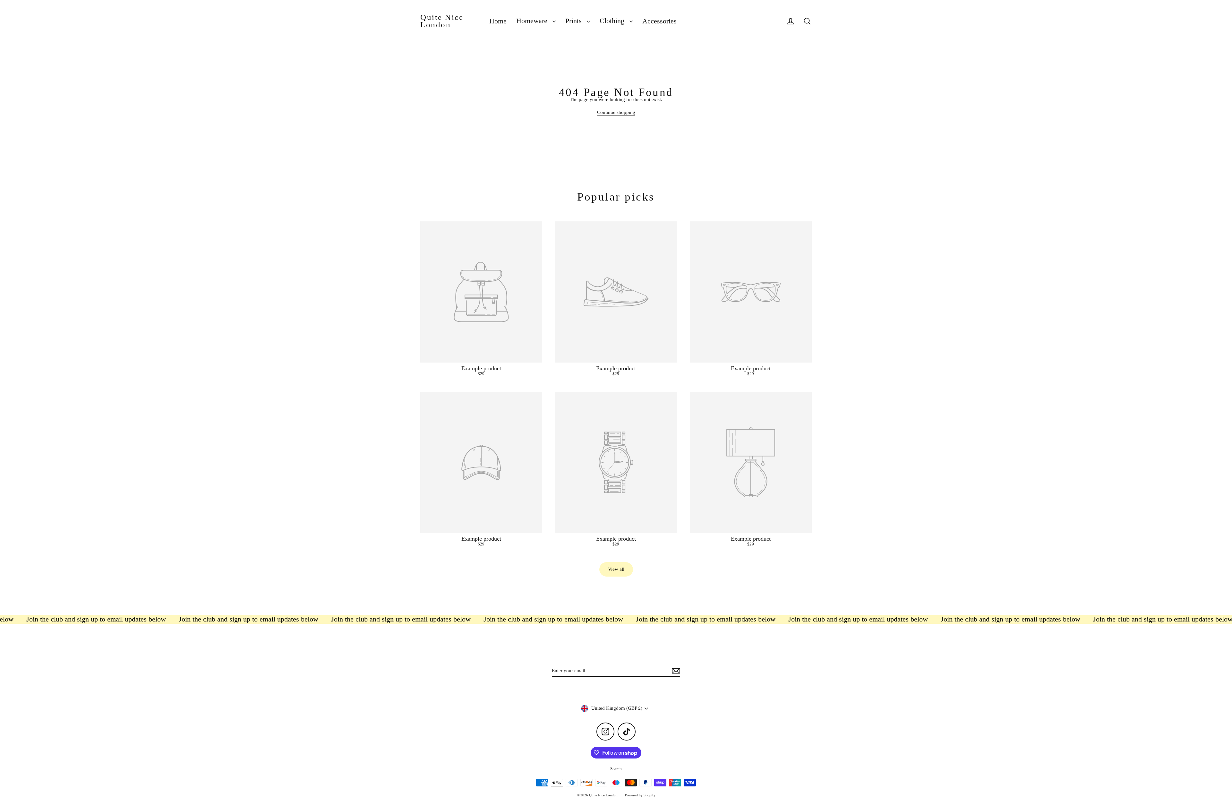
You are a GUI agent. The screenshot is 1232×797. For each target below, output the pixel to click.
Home (498, 21)
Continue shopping (616, 112)
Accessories (659, 21)
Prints (574, 21)
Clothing (613, 21)
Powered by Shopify (640, 795)
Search (616, 768)
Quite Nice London (441, 21)
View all (616, 569)
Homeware (532, 21)
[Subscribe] (675, 671)
